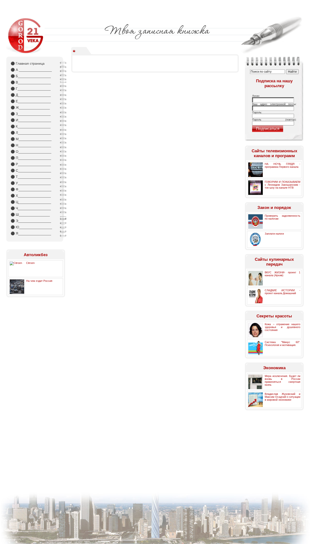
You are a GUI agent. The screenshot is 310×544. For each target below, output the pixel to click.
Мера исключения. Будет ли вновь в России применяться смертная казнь (282, 380)
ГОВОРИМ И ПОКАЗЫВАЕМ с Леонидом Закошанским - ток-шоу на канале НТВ (282, 184)
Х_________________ (31, 196)
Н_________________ (31, 145)
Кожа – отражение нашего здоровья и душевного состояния (282, 327)
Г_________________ (31, 89)
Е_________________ (31, 101)
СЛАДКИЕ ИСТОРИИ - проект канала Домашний (282, 292)
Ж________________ (30, 107)
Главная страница (28, 63)
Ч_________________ (31, 208)
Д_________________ (31, 95)
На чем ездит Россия (39, 280)
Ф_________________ (31, 189)
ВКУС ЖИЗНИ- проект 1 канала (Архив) (282, 274)
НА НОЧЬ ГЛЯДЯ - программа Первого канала (282, 165)
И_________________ (31, 120)
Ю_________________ (31, 227)
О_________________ (31, 151)
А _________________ (31, 70)
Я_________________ (31, 233)
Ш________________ (30, 214)
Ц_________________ (31, 202)
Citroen (30, 262)
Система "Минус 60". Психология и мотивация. (282, 343)
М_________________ (31, 139)
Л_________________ (31, 133)
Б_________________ (31, 76)
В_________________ (31, 82)
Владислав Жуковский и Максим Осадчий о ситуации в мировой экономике (282, 396)
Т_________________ (31, 177)
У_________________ (31, 183)
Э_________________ (31, 221)
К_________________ (31, 126)
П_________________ (31, 158)
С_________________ (31, 170)
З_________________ (31, 114)
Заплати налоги (274, 233)
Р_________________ (31, 164)
